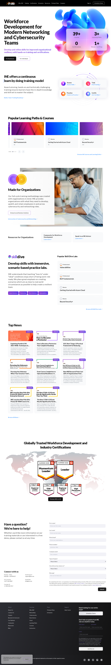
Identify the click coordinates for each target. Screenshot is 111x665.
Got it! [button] (26, 659)
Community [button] (11, 623)
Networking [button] (32, 612)
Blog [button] (9, 628)
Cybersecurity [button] (33, 615)
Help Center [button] (68, 610)
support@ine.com (96, 585)
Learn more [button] (6, 659)
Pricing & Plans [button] (51, 610)
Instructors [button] (32, 628)
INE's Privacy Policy (79, 583)
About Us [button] (10, 610)
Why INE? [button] (31, 610)
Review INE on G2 (55, 499)
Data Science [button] (32, 617)
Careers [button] (10, 615)
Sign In (89, 3)
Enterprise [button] (49, 612)
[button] (84, 660)
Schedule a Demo (98, 3)
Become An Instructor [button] (14, 617)
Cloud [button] (30, 620)
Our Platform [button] (11, 620)
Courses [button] (31, 625)
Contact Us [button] (11, 612)
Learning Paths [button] (33, 623)
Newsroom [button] (11, 625)
